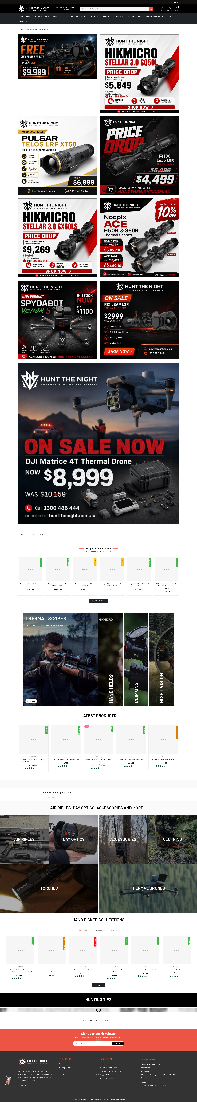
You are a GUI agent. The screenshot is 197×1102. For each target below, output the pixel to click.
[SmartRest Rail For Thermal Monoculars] (131, 739)
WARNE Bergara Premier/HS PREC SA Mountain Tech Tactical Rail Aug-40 (166, 586)
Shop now (31, 701)
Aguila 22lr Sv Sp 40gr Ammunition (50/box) (66, 759)
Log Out (62, 1075)
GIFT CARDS (38, 16)
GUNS (47, 16)
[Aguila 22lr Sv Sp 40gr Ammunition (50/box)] (66, 739)
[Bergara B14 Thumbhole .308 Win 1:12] (112, 569)
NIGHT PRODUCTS (81, 16)
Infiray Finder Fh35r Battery (82, 970)
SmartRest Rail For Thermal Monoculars (131, 759)
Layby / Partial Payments (110, 1071)
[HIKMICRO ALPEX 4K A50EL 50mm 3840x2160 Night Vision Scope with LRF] (33, 739)
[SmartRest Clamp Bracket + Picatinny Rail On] (52, 950)
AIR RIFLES (56, 16)
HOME (21, 16)
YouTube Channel (107, 1078)
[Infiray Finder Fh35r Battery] (83, 950)
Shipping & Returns (108, 1064)
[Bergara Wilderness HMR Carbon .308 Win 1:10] (58, 569)
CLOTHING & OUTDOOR (134, 16)
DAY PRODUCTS (100, 930)
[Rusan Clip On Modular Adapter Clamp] (163, 739)
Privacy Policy (65, 1067)
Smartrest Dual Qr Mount (176, 970)
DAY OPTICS (95, 16)
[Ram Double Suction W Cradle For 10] (114, 950)
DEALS (28, 16)
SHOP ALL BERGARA (98, 601)
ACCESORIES (119, 16)
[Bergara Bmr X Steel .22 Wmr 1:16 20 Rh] (139, 569)
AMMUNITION (69, 16)
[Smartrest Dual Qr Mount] (177, 950)
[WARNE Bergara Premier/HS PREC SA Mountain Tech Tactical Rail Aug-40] (166, 569)
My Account (64, 1064)
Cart (61, 1071)
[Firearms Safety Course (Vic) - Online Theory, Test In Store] (98, 739)
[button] (29, 768)
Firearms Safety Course (154, 16)
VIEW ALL (98, 985)
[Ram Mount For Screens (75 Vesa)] (145, 950)
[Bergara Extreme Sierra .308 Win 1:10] (85, 569)
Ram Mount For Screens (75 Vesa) (145, 970)
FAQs (169, 16)
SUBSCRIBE (117, 1043)
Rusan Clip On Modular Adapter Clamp (163, 759)
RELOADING (107, 16)
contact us (23, 21)
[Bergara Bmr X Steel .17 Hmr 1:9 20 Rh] (30, 569)
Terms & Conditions (108, 1067)
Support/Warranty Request (111, 1075)
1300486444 (53, 2)
